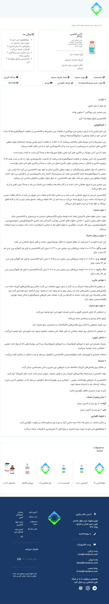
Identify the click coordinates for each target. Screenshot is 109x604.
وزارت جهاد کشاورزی (19, 523)
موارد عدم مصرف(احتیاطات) (91, 83)
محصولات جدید (33, 523)
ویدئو (47, 83)
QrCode (12, 83)
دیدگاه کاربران (10, 77)
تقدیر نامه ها (32, 529)
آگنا (22, 536)
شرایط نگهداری (64, 83)
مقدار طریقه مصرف (59, 77)
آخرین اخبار (33, 512)
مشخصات (98, 77)
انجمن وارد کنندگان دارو (19, 530)
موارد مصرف (79, 77)
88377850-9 (85, 534)
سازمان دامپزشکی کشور (19, 515)
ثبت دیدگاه (33, 517)
